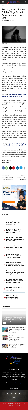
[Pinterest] (13, 168)
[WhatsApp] (6, 168)
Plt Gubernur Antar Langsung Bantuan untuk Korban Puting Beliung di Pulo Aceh (15, 272)
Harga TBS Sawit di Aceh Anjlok (21, 178)
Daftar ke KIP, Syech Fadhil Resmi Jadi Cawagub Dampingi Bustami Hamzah (15, 239)
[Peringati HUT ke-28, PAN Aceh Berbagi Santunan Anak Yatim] (5, 346)
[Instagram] (7, 393)
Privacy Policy (11, 405)
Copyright (18, 405)
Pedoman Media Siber (19, 403)
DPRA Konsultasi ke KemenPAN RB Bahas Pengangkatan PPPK (12, 297)
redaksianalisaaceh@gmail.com (18, 383)
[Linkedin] (17, 168)
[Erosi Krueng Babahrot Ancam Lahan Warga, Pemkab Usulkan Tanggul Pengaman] (5, 337)
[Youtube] (14, 397)
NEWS (3, 6)
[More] (24, 168)
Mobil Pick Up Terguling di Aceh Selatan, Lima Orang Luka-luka (7, 179)
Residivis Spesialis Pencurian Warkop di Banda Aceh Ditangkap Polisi (14, 222)
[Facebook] (3, 168)
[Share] (15, 393)
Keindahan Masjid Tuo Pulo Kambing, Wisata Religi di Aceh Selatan (14, 289)
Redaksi (7, 20)
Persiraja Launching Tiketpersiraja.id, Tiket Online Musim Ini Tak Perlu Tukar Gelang (14, 319)
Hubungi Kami (10, 403)
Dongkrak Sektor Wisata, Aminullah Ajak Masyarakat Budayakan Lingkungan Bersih (15, 264)
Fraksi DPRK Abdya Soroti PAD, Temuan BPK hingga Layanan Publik (13, 231)
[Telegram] (21, 168)
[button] (2, 2)
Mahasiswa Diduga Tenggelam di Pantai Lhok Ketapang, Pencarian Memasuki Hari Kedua (17, 329)
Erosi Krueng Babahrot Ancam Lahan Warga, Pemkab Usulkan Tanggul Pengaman (16, 337)
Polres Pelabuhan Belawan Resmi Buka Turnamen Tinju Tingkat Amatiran (14, 247)
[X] (10, 168)
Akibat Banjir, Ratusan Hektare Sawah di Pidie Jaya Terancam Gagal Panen (14, 255)
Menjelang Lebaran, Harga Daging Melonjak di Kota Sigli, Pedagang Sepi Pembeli (15, 280)
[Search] (26, 2)
